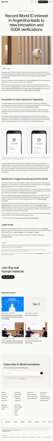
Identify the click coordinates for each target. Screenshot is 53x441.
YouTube (30, 232)
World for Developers (32, 398)
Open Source (5, 407)
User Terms (38, 437)
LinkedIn (37, 232)
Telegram (20, 232)
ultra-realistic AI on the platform (33, 88)
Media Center (17, 405)
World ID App (5, 396)
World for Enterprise (31, 394)
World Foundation (18, 407)
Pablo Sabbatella (6, 205)
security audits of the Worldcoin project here (27, 218)
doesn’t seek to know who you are (21, 195)
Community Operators (45, 398)
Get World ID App (8, 277)
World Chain (4, 400)
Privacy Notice (22, 378)
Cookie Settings (4, 437)
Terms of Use (41, 246)
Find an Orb (42, 394)
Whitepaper (4, 405)
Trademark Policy (25, 437)
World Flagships (18, 394)
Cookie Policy (11, 437)
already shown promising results (32, 90)
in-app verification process (32, 107)
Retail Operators (44, 400)
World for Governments (32, 396)
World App (4, 394)
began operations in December (28, 192)
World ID (3, 392)
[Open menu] (50, 2)
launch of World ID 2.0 (33, 80)
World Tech (18, 400)
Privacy (3, 409)
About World (17, 392)
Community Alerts (48, 437)
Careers (16, 414)
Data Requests (32, 437)
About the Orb (43, 392)
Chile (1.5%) (34, 75)
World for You (30, 392)
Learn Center (17, 409)
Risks (18, 247)
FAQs (15, 413)
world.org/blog (39, 253)
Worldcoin (4, 398)
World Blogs (17, 396)
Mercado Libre (16, 86)
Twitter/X (15, 232)
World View (18, 398)
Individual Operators (44, 396)
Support (16, 411)
